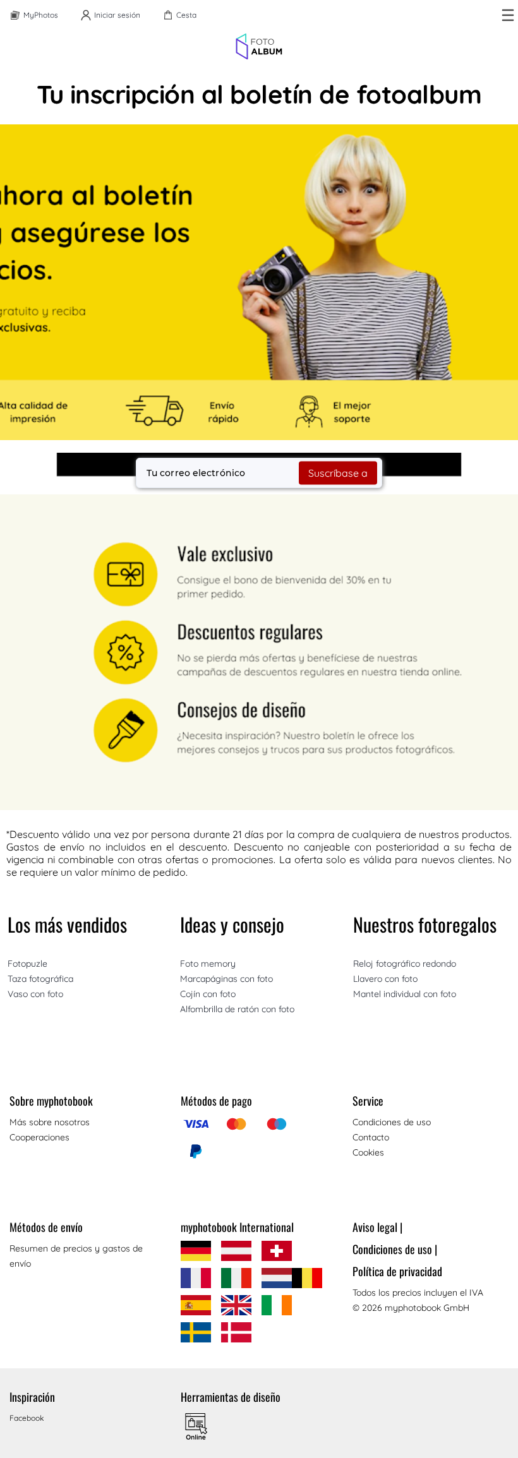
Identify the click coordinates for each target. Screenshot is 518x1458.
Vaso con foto (35, 994)
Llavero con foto (385, 978)
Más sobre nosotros (49, 1122)
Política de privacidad (397, 1271)
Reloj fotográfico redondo (404, 963)
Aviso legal (377, 1227)
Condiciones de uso (391, 1122)
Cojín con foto (208, 994)
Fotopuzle (27, 963)
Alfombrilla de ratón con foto (237, 1009)
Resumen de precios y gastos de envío (76, 1256)
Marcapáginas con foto (226, 978)
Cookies (368, 1152)
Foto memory (208, 963)
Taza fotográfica (40, 978)
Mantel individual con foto (404, 994)
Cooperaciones (39, 1137)
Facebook (26, 1418)
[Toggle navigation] (508, 15)
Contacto (370, 1137)
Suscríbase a (338, 473)
